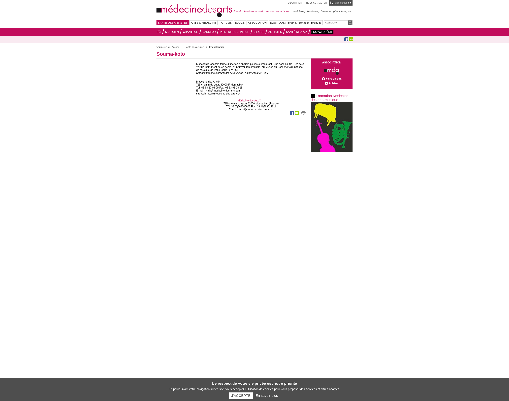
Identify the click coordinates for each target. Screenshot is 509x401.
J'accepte (241, 396)
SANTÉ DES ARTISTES (172, 22)
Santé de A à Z (296, 31)
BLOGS (240, 22)
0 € (343, 2)
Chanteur (190, 31)
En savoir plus (266, 396)
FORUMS (226, 22)
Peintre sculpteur (234, 31)
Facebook (346, 39)
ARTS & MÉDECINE (203, 22)
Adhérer (334, 83)
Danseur (209, 31)
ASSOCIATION (257, 22)
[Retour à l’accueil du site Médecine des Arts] (194, 10)
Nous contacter (316, 3)
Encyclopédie (322, 31)
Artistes (275, 31)
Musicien (172, 31)
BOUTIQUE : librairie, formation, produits (295, 22)
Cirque (259, 31)
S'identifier (295, 3)
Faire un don (334, 78)
